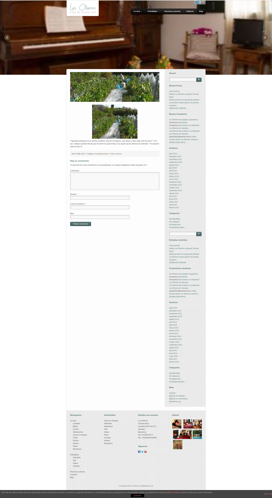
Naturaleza (108, 426)
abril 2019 (173, 154)
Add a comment (116, 154)
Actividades (153, 11)
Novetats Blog (174, 219)
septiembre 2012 (175, 191)
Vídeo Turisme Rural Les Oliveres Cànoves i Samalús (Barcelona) (183, 139)
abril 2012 (173, 205)
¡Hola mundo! (174, 91)
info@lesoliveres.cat (146, 486)
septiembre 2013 (175, 162)
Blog (201, 11)
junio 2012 (173, 199)
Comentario (74, 171)
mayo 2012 (173, 202)
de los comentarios (178, 399)
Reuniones (77, 449)
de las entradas (177, 396)
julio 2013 (173, 168)
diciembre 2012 (175, 182)
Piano (75, 446)
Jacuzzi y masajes (80, 435)
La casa (138, 11)
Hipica (75, 463)
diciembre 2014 (175, 157)
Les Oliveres (174, 120)
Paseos (76, 443)
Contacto (190, 11)
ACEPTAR (137, 496)
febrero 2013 (174, 176)
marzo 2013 (173, 174)
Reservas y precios (172, 11)
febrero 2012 (174, 208)
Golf (74, 460)
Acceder (172, 393)
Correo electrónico (78, 204)
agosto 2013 (174, 165)
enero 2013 (173, 179)
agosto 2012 (174, 193)
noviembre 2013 (175, 159)
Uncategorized (174, 225)
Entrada (184, 123)
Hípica (106, 432)
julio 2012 (173, 196)
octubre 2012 (174, 188)
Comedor (76, 424)
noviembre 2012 (175, 185)
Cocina (75, 429)
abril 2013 (173, 171)
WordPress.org (175, 402)
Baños (75, 426)
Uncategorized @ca (101, 154)
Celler (75, 438)
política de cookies (172, 492)
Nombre (73, 194)
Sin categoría (174, 222)
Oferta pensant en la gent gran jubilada (184, 100)
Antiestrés (77, 458)
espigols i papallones (190, 120)
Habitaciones (78, 432)
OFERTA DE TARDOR (177, 108)
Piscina (76, 441)
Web (72, 214)
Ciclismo (76, 466)
